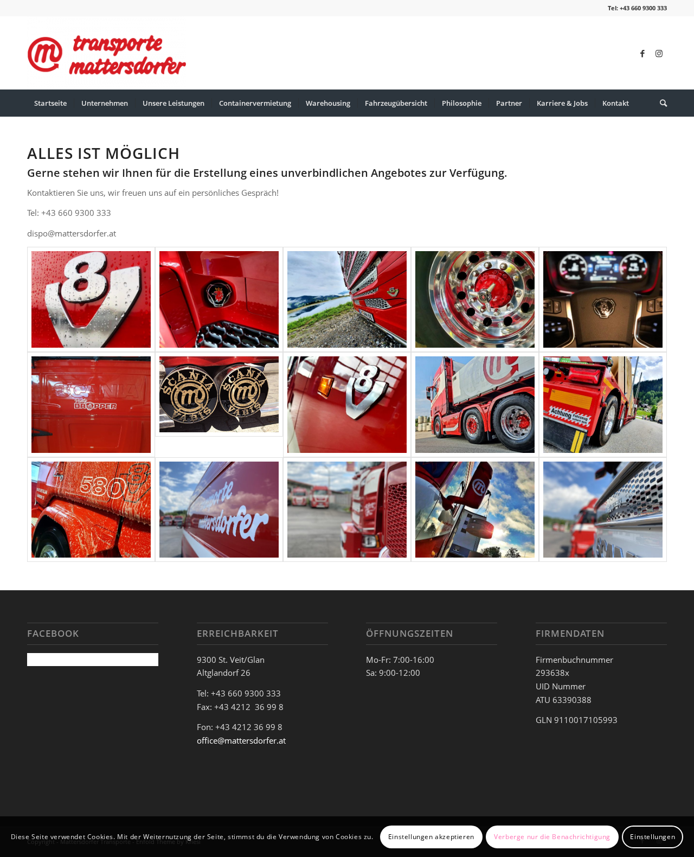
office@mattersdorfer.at (241, 740)
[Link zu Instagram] (659, 53)
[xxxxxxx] (219, 404)
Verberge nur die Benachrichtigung (552, 836)
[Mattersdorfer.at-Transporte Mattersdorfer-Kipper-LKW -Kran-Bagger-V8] (219, 299)
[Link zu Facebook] (642, 53)
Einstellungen (652, 836)
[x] (603, 299)
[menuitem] (50, 103)
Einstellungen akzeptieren (431, 836)
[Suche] (660, 103)
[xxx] (91, 299)
